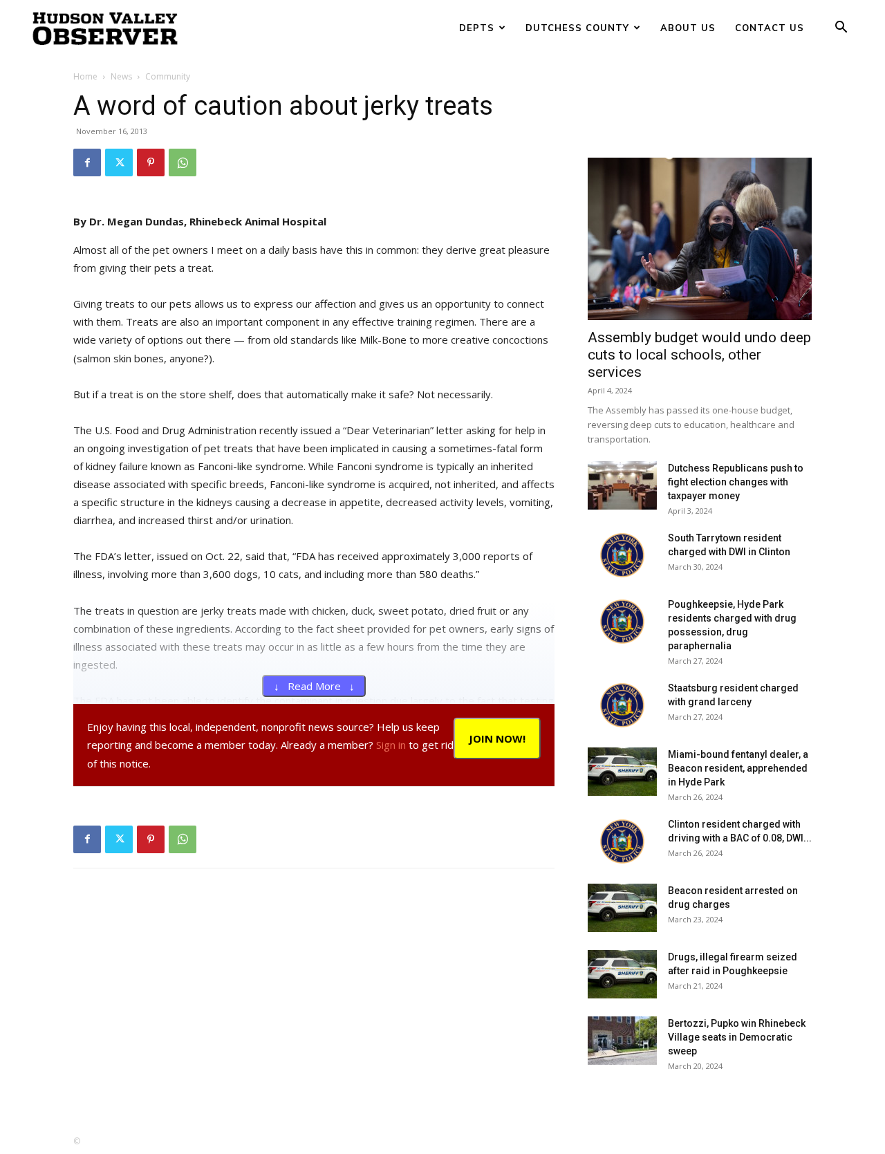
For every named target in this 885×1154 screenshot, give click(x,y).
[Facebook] (87, 162)
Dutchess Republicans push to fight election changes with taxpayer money (735, 482)
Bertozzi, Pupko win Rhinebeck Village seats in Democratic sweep (736, 1037)
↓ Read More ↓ (314, 686)
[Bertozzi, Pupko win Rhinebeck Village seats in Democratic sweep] (622, 1040)
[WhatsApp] (182, 162)
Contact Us (769, 27)
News (121, 76)
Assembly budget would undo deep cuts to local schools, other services (699, 354)
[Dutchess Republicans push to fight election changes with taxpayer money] (622, 485)
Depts (476, 27)
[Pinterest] (151, 162)
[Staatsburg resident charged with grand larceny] (622, 705)
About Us (688, 27)
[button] (840, 28)
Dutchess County (577, 27)
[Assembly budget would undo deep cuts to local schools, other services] (700, 239)
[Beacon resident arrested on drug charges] (622, 908)
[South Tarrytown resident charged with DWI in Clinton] (622, 555)
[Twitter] (119, 162)
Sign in (391, 745)
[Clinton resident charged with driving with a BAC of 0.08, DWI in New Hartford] (622, 841)
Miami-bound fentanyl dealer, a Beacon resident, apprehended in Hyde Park (738, 768)
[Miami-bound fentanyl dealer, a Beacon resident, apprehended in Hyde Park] (622, 771)
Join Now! (497, 738)
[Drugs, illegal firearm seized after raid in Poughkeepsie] (622, 974)
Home (85, 76)
